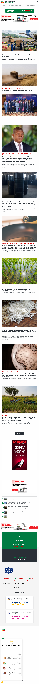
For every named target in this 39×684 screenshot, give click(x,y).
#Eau (3, 7)
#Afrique (3, 5)
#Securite (25, 154)
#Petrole (28, 199)
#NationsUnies (19, 154)
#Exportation (16, 52)
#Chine (8, 52)
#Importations (20, 199)
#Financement (7, 7)
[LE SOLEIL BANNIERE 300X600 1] (19, 455)
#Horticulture (22, 52)
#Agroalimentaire (10, 243)
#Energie (12, 199)
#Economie (8, 5)
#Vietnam (21, 88)
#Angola (3, 153)
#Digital (27, 5)
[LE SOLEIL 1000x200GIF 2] (19, 18)
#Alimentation (23, 243)
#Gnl (16, 199)
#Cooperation (9, 117)
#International (19, 117)
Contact (11, 680)
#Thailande (16, 88)
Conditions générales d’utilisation (24, 680)
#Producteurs (34, 199)
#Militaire (31, 52)
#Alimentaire (14, 153)
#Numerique (32, 5)
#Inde (27, 52)
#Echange (18, 371)
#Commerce (20, 153)
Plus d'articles (19, 433)
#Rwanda (4, 52)
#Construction (29, 243)
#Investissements (15, 5)
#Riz (12, 88)
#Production (7, 88)
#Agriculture (8, 153)
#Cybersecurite (22, 5)
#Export (11, 52)
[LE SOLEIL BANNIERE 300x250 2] (19, 486)
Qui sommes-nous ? (5, 680)
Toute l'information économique (10, 2)
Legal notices (15, 680)
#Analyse (8, 371)
